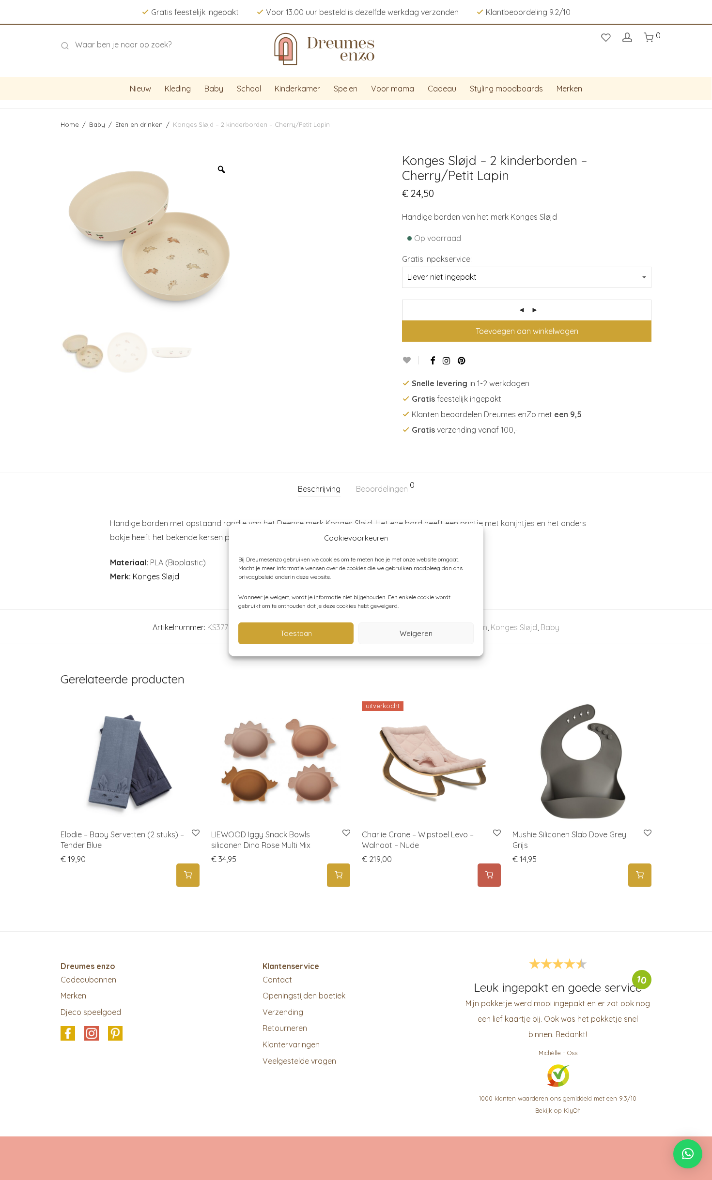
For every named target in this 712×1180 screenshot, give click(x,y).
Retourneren (285, 1028)
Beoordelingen (385, 487)
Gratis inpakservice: (437, 259)
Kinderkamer (297, 88)
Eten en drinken (139, 124)
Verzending (283, 1012)
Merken (569, 88)
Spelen (345, 88)
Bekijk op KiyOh (558, 1110)
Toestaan (296, 633)
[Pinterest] (462, 360)
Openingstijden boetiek (304, 995)
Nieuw (140, 88)
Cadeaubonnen (88, 979)
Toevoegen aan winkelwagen (527, 331)
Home (70, 124)
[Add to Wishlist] (410, 360)
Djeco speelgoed (91, 1012)
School (249, 88)
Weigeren (416, 633)
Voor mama (392, 88)
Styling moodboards (506, 88)
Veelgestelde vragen (299, 1061)
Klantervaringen (291, 1044)
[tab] (319, 489)
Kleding (178, 88)
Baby (213, 88)
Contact (277, 979)
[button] (188, 875)
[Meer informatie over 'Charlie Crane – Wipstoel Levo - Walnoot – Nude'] (489, 875)
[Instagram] (446, 360)
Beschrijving (319, 489)
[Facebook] (432, 360)
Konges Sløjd (156, 576)
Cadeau (442, 88)
